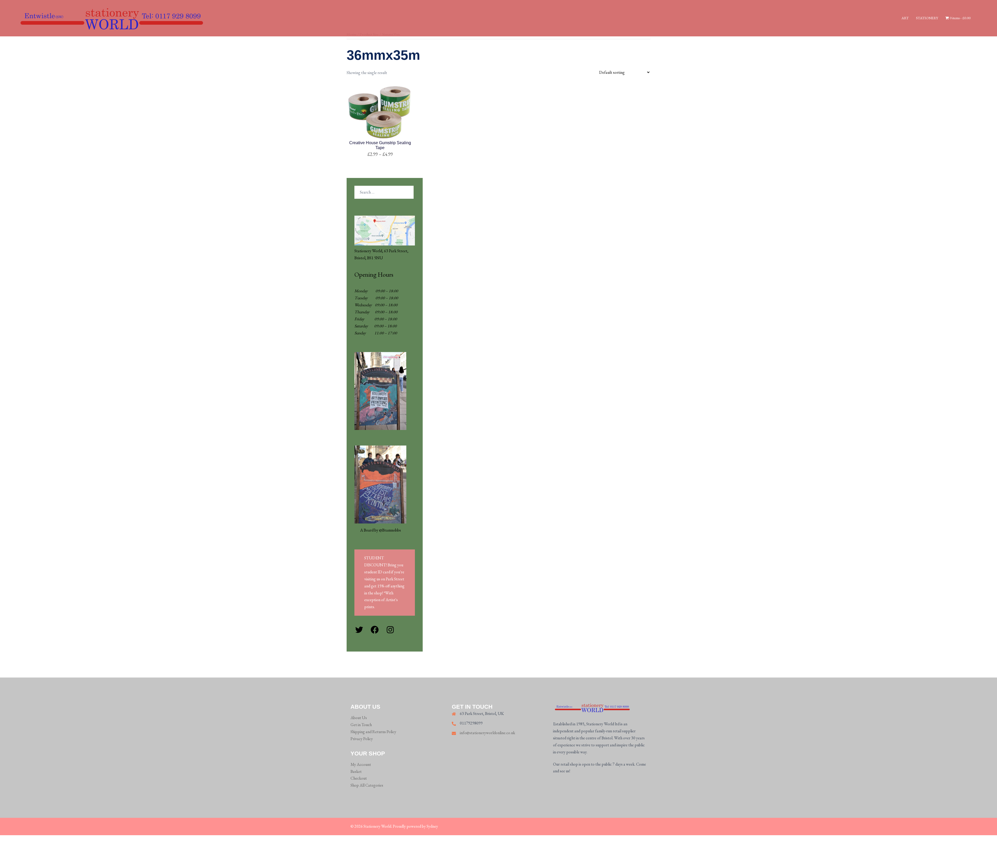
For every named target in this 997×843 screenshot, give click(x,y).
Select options (380, 154)
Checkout (359, 778)
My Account (361, 764)
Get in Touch (361, 724)
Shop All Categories (367, 785)
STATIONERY (927, 18)
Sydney (432, 826)
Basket (356, 771)
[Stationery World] (111, 17)
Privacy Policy (362, 738)
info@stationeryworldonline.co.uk (487, 732)
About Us (359, 717)
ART (905, 18)
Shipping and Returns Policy (373, 731)
